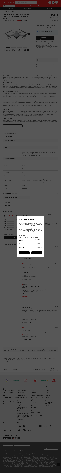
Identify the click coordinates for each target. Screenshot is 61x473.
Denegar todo (24, 253)
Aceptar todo (36, 253)
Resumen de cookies (36, 237)
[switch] (38, 243)
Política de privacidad (22, 237)
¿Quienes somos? (29, 237)
